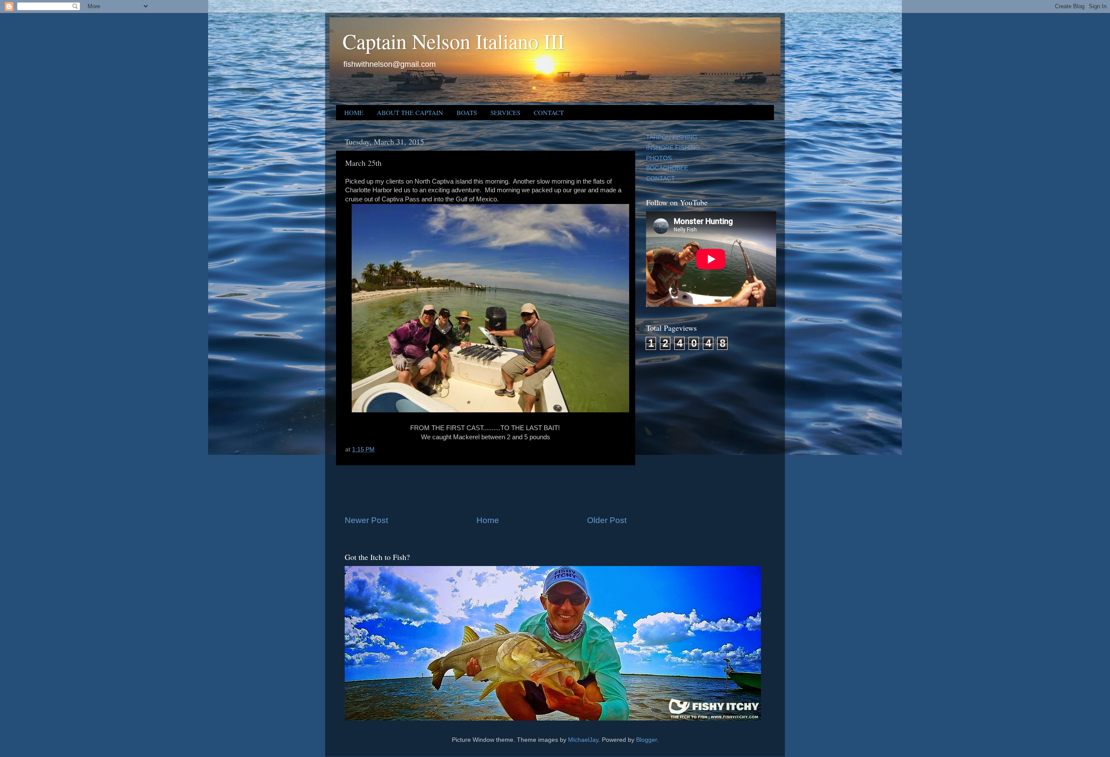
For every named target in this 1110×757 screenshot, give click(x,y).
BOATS (467, 112)
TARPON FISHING (671, 137)
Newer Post (366, 520)
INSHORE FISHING (673, 148)
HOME (353, 112)
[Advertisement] (485, 490)
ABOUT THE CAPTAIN (410, 112)
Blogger (646, 740)
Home (488, 520)
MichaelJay (583, 740)
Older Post (607, 520)
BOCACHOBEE (667, 168)
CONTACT (549, 112)
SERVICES (505, 112)
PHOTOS (659, 158)
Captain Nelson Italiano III (454, 41)
